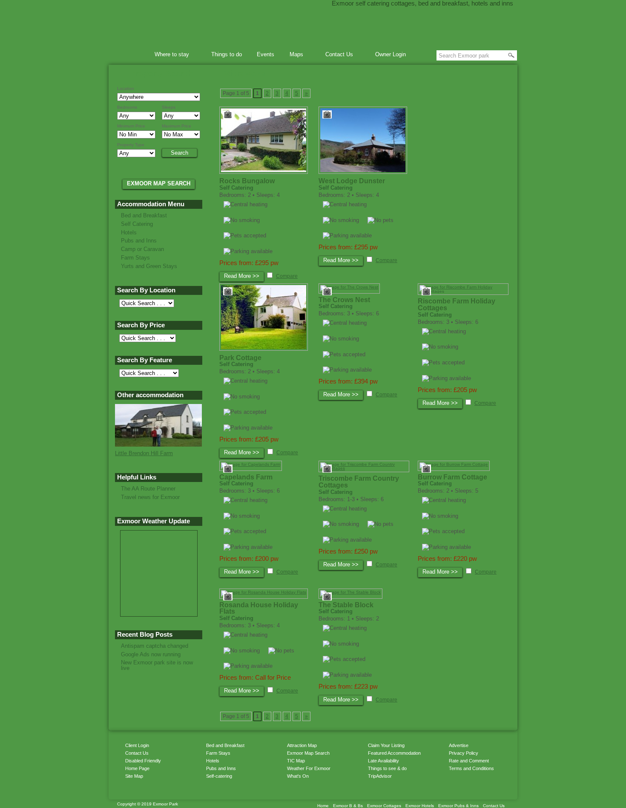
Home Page (137, 768)
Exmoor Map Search (308, 753)
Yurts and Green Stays (149, 266)
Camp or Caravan (142, 249)
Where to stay (169, 55)
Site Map (134, 776)
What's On (298, 776)
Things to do (226, 54)
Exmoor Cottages (384, 805)
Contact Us (336, 55)
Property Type (130, 145)
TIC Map (296, 760)
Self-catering (219, 776)
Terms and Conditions (471, 768)
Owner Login (390, 54)
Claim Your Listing (386, 745)
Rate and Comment (469, 760)
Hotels (129, 232)
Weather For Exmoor (308, 768)
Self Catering (137, 224)
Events (265, 54)
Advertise (458, 745)
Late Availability (383, 760)
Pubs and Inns (139, 240)
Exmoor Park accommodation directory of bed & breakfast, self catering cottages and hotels (313, 25)
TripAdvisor (380, 776)
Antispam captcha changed (154, 646)
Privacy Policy (463, 753)
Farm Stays (135, 257)
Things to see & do (387, 768)
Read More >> (241, 276)
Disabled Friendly (143, 760)
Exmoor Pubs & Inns (458, 805)
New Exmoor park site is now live (157, 665)
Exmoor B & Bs (348, 805)
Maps (293, 55)
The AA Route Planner (148, 488)
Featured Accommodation (394, 753)
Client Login (137, 745)
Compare (287, 276)
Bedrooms (127, 107)
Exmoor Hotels (419, 805)
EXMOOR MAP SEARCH (158, 183)
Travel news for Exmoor (150, 497)
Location (125, 89)
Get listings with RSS (445, 784)
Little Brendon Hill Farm (144, 453)
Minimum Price (131, 126)
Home (132, 54)
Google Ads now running (151, 654)
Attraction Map (302, 745)
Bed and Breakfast (144, 215)
